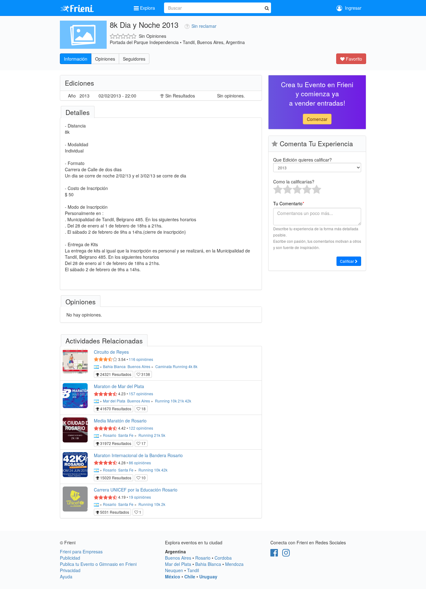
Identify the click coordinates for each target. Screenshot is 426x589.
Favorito (353, 59)
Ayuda (66, 576)
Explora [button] (147, 8)
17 (143, 443)
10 (143, 477)
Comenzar (317, 119)
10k (174, 400)
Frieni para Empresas (81, 551)
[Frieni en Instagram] (286, 554)
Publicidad (70, 558)
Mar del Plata (114, 400)
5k (163, 435)
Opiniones (105, 59)
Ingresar (351, 8)
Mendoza (234, 564)
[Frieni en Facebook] (274, 554)
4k (190, 366)
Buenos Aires (139, 366)
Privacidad (70, 570)
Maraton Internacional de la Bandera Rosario (138, 455)
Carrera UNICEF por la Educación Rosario (135, 490)
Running (180, 366)
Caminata (163, 366)
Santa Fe (125, 435)
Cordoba (223, 558)
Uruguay (208, 576)
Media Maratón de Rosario (120, 420)
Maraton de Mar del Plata (119, 386)
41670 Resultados (115, 408)
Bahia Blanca (114, 366)
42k (188, 400)
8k (195, 366)
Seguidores (134, 59)
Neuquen (174, 570)
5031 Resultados (114, 512)
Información (75, 59)
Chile (189, 576)
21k (181, 400)
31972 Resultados (115, 443)
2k (163, 504)
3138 (145, 374)
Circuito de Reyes (111, 352)
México (172, 576)
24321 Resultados (115, 374)
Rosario (109, 435)
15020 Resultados (115, 477)
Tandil (193, 570)
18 (143, 408)
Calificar (347, 261)
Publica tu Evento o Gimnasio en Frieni (98, 564)
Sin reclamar (203, 26)
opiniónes (141, 359)
